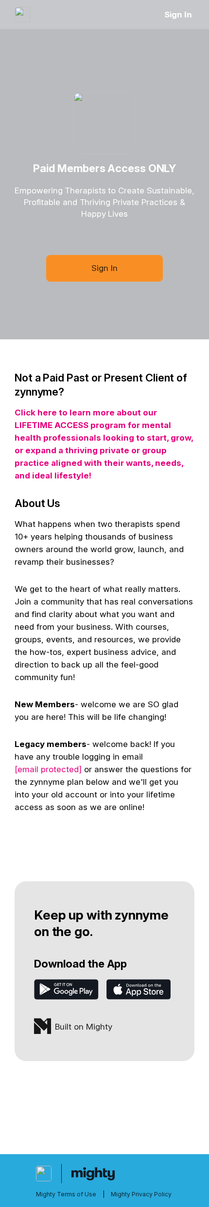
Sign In (178, 14)
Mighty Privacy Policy (141, 1194)
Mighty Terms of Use (66, 1194)
